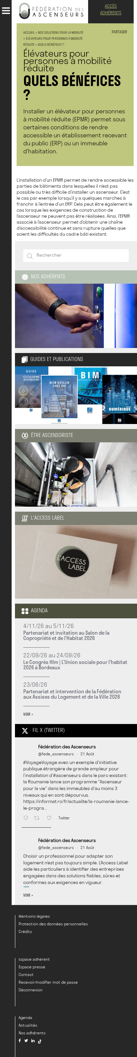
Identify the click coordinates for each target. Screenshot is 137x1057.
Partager (119, 32)
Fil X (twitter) (49, 730)
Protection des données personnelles (53, 924)
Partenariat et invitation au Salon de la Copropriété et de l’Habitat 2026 (66, 635)
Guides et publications (56, 359)
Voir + (28, 714)
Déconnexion (31, 990)
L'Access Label (48, 518)
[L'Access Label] (76, 595)
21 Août (87, 754)
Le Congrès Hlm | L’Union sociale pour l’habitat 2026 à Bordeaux (75, 664)
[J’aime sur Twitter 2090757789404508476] (51, 818)
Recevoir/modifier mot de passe (48, 983)
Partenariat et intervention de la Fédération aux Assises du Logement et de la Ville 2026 (72, 694)
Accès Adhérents (110, 10)
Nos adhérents (48, 277)
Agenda (39, 611)
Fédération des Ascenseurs (67, 747)
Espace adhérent (34, 960)
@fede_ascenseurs (56, 754)
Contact (26, 975)
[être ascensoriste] (76, 503)
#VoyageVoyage (40, 762)
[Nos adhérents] (76, 316)
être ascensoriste (52, 435)
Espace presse (32, 967)
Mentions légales (34, 917)
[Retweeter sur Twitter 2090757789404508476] (39, 818)
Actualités (28, 1026)
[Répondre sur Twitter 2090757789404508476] (27, 818)
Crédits (25, 932)
